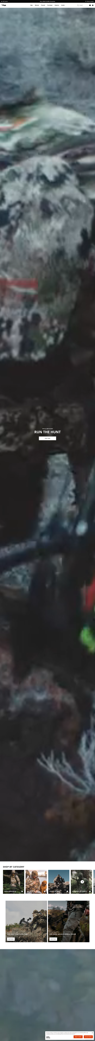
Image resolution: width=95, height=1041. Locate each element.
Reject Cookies (78, 1036)
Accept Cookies (88, 1036)
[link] (47, 438)
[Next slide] (82, 881)
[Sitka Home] (15, 5)
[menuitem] (31, 5)
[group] (26, 921)
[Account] (93, 5)
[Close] (92, 1032)
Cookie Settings (48, 1037)
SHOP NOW (47, 438)
